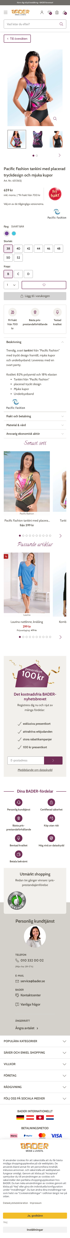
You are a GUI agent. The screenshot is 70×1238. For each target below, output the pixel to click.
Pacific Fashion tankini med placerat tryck (26, 521)
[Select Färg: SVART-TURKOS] (14, 233)
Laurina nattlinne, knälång (27, 622)
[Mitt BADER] (42, 12)
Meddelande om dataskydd (35, 770)
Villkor (9, 1064)
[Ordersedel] (57, 12)
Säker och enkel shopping (24, 1052)
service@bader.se (33, 981)
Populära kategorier (20, 1041)
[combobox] (35, 24)
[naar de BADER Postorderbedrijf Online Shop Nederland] (50, 1117)
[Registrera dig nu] (53, 760)
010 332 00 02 (32, 960)
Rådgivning (13, 1087)
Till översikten (18, 38)
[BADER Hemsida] (20, 12)
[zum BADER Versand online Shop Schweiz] (40, 1117)
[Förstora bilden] (55, 118)
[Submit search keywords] (61, 24)
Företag (10, 1075)
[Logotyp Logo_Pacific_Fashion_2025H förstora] (57, 214)
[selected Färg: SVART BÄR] (7, 233)
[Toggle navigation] (5, 12)
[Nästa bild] (60, 155)
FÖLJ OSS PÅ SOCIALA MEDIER (24, 1098)
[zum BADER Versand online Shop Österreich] (30, 1117)
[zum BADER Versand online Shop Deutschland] (20, 1117)
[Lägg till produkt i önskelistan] (44, 285)
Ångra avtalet (24, 1028)
